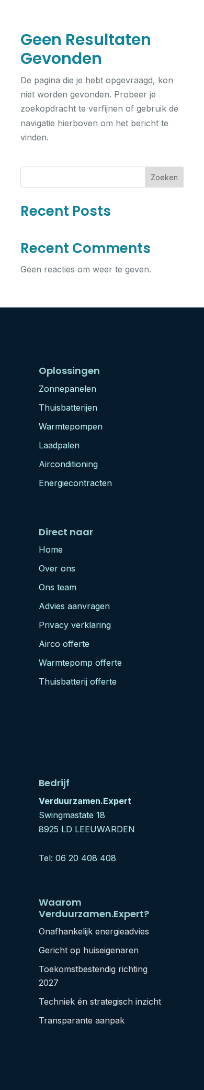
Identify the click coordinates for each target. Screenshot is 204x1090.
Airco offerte (64, 643)
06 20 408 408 (85, 858)
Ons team (57, 587)
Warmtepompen (71, 426)
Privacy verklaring (75, 625)
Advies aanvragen (74, 606)
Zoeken (164, 177)
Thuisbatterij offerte (78, 681)
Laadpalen (59, 445)
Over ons (57, 568)
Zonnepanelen (67, 388)
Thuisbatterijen (68, 407)
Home (51, 549)
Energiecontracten (75, 483)
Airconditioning (68, 464)
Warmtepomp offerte (80, 662)
